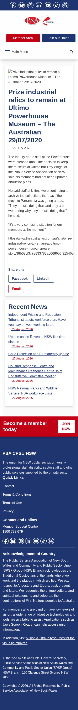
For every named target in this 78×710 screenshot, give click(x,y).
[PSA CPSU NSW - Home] (39, 20)
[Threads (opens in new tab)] (65, 5)
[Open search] (71, 52)
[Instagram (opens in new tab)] (30, 5)
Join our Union (58, 38)
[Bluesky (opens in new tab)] (22, 5)
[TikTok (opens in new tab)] (56, 5)
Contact (8, 486)
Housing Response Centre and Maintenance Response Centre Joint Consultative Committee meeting (35, 373)
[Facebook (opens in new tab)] (13, 5)
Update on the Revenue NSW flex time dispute (36, 341)
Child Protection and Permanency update (38, 356)
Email (16, 289)
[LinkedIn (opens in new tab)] (39, 5)
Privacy (8, 511)
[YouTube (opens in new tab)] (48, 5)
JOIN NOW (66, 426)
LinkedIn (44, 278)
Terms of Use (12, 503)
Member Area (23, 38)
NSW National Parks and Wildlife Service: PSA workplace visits (32, 393)
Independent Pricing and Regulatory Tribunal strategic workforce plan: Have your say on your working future (37, 322)
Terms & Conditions (16, 494)
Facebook (20, 278)
